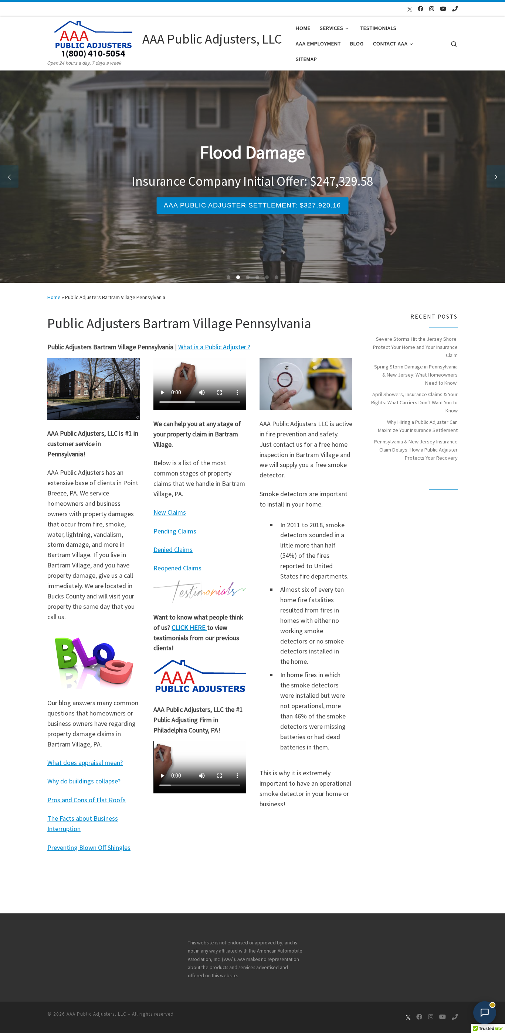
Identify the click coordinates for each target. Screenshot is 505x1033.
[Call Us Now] (455, 8)
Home (54, 297)
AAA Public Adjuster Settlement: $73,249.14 (266, 205)
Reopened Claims (177, 568)
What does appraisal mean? (85, 762)
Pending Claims (174, 531)
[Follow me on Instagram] (431, 8)
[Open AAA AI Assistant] (484, 1012)
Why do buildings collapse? (84, 781)
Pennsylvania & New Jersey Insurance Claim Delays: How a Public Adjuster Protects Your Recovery (416, 449)
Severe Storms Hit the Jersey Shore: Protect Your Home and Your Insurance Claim (415, 347)
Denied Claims (173, 549)
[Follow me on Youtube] (443, 8)
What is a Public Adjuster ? (214, 347)
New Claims (169, 512)
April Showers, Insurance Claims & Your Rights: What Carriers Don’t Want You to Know (414, 402)
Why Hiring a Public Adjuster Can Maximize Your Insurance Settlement (418, 426)
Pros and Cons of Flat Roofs (86, 800)
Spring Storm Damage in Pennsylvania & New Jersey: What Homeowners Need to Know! (416, 374)
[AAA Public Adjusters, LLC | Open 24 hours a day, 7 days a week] (93, 38)
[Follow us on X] (406, 9)
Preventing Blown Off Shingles (89, 847)
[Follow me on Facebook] (420, 8)
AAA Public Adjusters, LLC (96, 1014)
